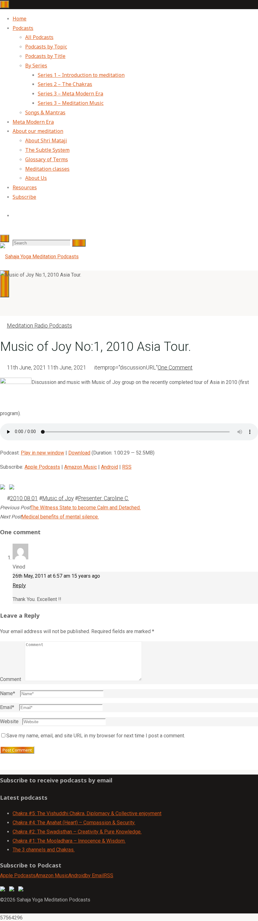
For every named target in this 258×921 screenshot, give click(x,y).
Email (7, 707)
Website (9, 721)
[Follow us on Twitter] (13, 890)
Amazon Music (80, 467)
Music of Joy (58, 498)
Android (109, 467)
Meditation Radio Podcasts (39, 326)
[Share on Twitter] (13, 488)
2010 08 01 (24, 498)
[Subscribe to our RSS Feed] (22, 890)
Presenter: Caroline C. (103, 498)
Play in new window (42, 453)
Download (79, 453)
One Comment (175, 367)
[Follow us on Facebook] (4, 890)
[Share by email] (22, 480)
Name (7, 693)
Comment (10, 679)
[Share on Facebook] (4, 488)
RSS (127, 467)
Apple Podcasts (42, 467)
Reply (19, 585)
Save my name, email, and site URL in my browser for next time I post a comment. (95, 736)
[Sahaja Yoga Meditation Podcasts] (39, 257)
